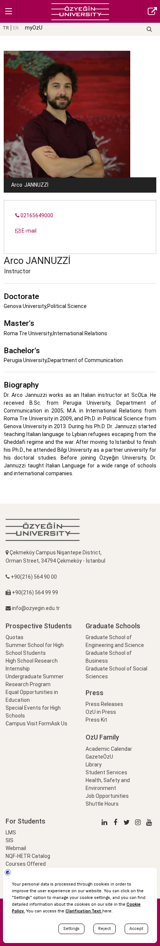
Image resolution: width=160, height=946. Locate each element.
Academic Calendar (109, 749)
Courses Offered (26, 864)
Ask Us (59, 723)
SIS (9, 840)
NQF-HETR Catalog (28, 856)
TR (6, 28)
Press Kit (96, 720)
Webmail (16, 848)
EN (16, 28)
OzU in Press (101, 712)
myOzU (33, 28)
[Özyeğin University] (80, 11)
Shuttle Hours (102, 804)
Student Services (106, 772)
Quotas (14, 637)
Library (94, 765)
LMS (11, 832)
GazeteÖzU (99, 757)
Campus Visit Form (28, 723)
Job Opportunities (107, 796)
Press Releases (104, 704)
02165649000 (36, 215)
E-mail (28, 231)
